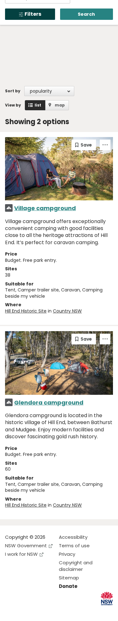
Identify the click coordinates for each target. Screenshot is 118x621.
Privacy (67, 554)
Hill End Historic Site (26, 311)
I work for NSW (21, 554)
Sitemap (69, 577)
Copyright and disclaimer (76, 565)
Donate (68, 586)
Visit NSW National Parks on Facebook (11, 611)
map (60, 105)
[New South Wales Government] (107, 598)
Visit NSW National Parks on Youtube (38, 611)
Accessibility (73, 537)
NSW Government (26, 545)
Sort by (12, 91)
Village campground (45, 208)
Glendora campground (48, 402)
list (38, 105)
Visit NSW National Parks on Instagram (24, 611)
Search (86, 14)
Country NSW (67, 311)
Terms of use (74, 545)
